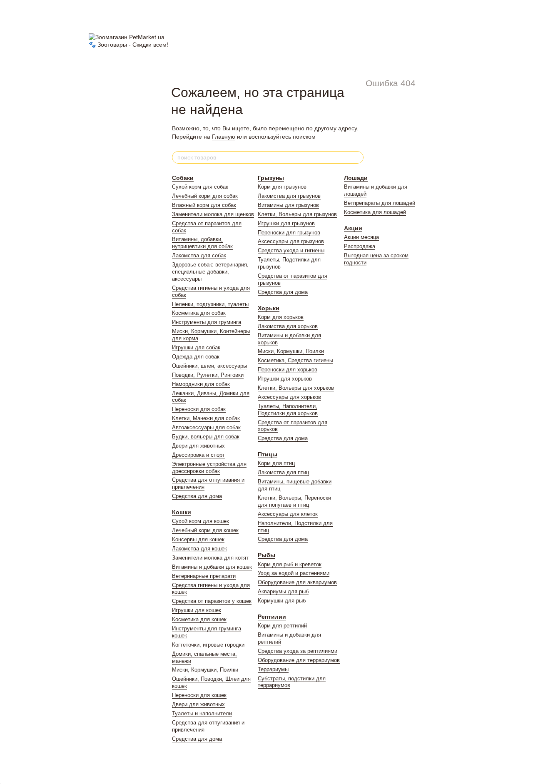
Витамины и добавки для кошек (212, 567)
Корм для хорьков (281, 317)
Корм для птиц (276, 463)
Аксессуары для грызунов (291, 241)
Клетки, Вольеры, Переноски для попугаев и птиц (294, 501)
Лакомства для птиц (283, 472)
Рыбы (266, 555)
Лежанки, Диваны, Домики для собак (210, 396)
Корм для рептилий (282, 625)
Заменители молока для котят (210, 558)
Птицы (267, 454)
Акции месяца (361, 237)
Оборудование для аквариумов (297, 582)
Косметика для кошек (199, 619)
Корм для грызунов (282, 187)
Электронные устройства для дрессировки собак (209, 467)
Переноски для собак (199, 409)
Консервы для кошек (198, 539)
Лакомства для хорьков (288, 326)
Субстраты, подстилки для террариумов (292, 682)
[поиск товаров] (357, 157)
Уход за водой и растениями (293, 573)
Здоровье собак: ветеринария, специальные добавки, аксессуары (210, 271)
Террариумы (273, 669)
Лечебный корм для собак (205, 196)
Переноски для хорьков (287, 369)
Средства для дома (197, 496)
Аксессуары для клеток (288, 514)
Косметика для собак (199, 313)
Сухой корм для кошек (200, 521)
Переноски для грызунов (289, 232)
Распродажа (359, 246)
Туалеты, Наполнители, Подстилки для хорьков (288, 409)
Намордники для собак (201, 384)
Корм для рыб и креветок (289, 564)
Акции (353, 228)
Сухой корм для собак (200, 187)
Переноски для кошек (199, 695)
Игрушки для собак (196, 347)
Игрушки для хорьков (285, 379)
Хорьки (268, 308)
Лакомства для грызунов (289, 196)
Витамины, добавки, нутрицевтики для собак (202, 242)
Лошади (356, 177)
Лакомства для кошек (199, 548)
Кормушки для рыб (282, 600)
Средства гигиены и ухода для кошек (211, 588)
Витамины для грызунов (288, 205)
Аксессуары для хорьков (289, 397)
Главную (223, 136)
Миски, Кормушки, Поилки (205, 670)
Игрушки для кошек (196, 610)
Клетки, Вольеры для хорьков (296, 388)
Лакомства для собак (199, 255)
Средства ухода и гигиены (291, 250)
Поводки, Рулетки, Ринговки (208, 375)
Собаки (183, 177)
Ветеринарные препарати (204, 576)
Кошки (181, 512)
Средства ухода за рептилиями (297, 651)
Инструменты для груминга (206, 322)
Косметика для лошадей (375, 212)
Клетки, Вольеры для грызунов (297, 214)
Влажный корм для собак (204, 205)
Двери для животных (198, 446)
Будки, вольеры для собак (205, 436)
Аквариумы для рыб (283, 591)
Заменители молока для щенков (213, 214)
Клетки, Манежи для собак (206, 418)
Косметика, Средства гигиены (295, 360)
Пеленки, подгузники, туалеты (210, 304)
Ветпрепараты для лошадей (379, 203)
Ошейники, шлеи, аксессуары (209, 366)
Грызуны (271, 177)
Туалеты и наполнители (202, 713)
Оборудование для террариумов (299, 660)
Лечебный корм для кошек (205, 530)
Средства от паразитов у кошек (212, 601)
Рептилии (272, 616)
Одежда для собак (195, 356)
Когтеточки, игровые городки (208, 645)
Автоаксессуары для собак (206, 427)
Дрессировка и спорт (198, 455)
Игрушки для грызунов (286, 223)
